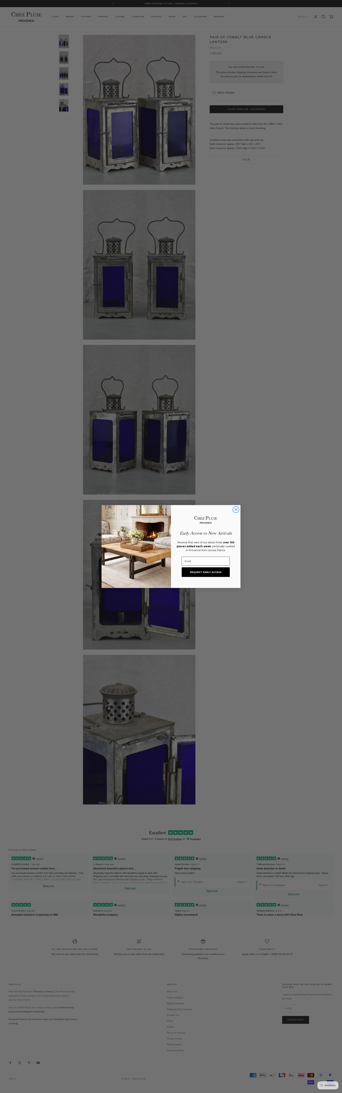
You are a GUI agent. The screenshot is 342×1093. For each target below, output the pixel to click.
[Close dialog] (236, 509)
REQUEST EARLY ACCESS (206, 572)
